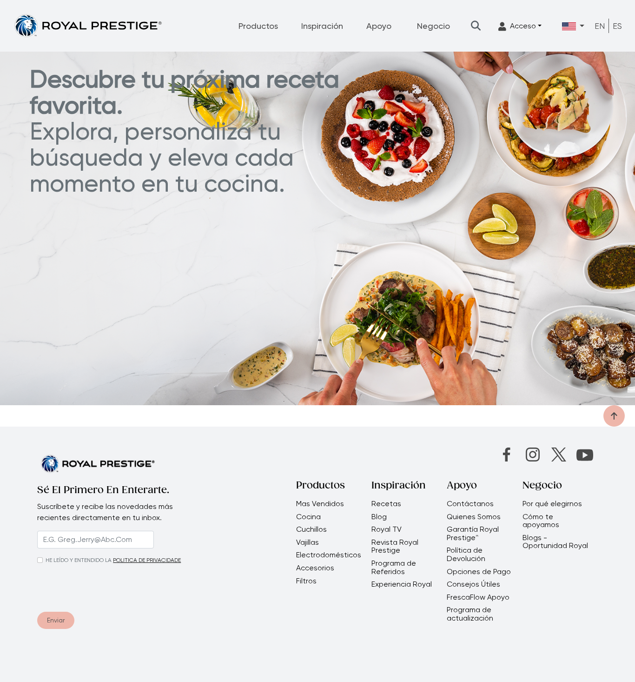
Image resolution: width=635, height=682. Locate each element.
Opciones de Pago (479, 572)
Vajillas (307, 542)
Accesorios (315, 568)
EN (600, 26)
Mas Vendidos (320, 504)
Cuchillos (311, 529)
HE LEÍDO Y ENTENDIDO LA (79, 560)
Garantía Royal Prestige (473, 533)
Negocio (433, 26)
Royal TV (386, 529)
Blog (379, 517)
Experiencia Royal (401, 584)
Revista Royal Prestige (394, 546)
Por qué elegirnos (552, 504)
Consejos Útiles (473, 584)
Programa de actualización (470, 614)
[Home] (87, 25)
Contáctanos (470, 504)
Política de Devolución (466, 554)
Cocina (308, 517)
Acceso (523, 25)
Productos (258, 26)
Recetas (386, 504)
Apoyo (378, 26)
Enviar (56, 620)
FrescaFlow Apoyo (478, 597)
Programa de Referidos (393, 567)
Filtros (306, 581)
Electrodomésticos (328, 555)
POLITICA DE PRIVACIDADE (147, 560)
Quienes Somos (474, 517)
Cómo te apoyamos (541, 521)
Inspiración (322, 26)
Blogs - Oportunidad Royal (555, 542)
